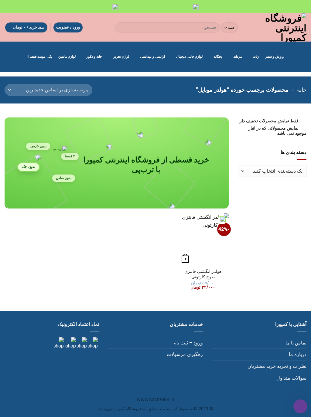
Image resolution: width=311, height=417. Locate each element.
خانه (301, 89)
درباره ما (297, 354)
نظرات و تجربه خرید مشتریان (277, 366)
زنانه (256, 57)
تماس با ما (295, 343)
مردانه (237, 57)
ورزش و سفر (274, 57)
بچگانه (218, 57)
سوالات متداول (291, 378)
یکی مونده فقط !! (39, 57)
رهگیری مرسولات (185, 354)
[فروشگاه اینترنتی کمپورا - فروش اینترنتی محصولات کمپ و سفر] (277, 27)
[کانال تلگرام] (81, 343)
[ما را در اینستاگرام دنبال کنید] (92, 343)
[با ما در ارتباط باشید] (59, 343)
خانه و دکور (94, 57)
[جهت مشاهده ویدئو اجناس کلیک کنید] (70, 343)
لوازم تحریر (121, 57)
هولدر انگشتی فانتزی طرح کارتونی (202, 274)
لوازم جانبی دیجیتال (189, 57)
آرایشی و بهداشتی (152, 57)
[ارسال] (121, 27)
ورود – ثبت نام (188, 343)
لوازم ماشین (66, 57)
